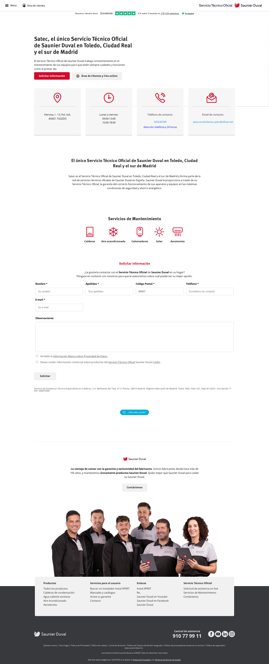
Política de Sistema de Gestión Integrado (144, 645)
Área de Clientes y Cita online (99, 76)
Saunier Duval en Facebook (153, 600)
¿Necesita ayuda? (137, 412)
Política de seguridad (215, 645)
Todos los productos (55, 588)
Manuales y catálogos (102, 592)
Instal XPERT (144, 588)
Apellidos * (92, 284)
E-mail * (40, 299)
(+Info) (156, 362)
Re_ (139, 592)
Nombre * (41, 284)
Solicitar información (52, 76)
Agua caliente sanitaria (56, 596)
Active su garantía (100, 596)
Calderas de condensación (58, 592)
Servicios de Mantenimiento (200, 592)
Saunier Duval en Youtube (152, 596)
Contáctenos (134, 487)
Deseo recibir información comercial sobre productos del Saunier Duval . (100, 362)
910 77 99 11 (187, 636)
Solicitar (45, 376)
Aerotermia (50, 604)
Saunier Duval (145, 604)
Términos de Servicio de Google (168, 660)
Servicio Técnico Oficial (121, 362)
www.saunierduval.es (134, 648)
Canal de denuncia (117, 645)
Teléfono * (192, 284)
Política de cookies (99, 645)
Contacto (95, 600)
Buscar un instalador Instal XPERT (110, 588)
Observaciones (44, 318)
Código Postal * (145, 284)
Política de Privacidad (80, 645)
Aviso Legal (64, 645)
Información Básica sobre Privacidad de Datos (80, 356)
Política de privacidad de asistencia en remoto (184, 645)
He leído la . (74, 356)
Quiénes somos (50, 645)
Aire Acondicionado (54, 600)
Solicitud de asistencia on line (201, 588)
